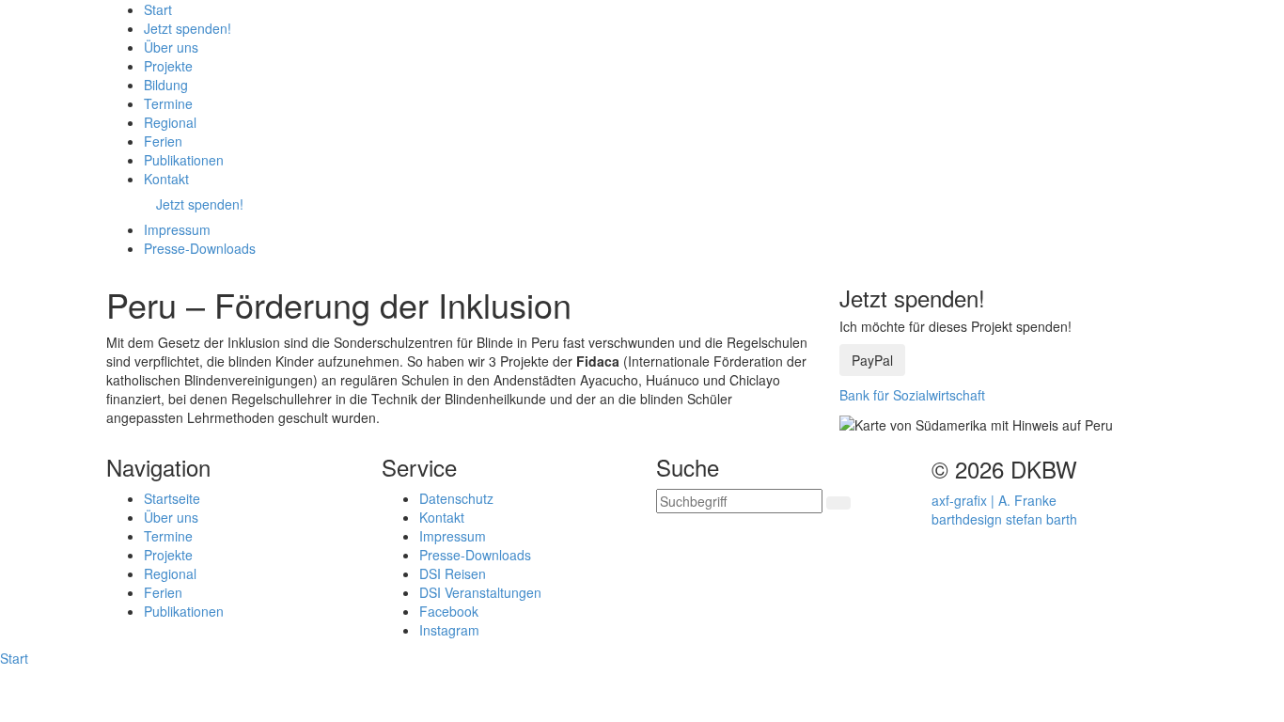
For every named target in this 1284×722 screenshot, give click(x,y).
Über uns (171, 517)
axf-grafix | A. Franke (994, 500)
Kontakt (441, 517)
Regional (170, 573)
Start (14, 658)
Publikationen (184, 611)
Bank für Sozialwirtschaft (912, 394)
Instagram (449, 629)
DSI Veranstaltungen (480, 592)
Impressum (452, 535)
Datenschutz (456, 498)
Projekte (168, 554)
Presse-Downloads (475, 554)
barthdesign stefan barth (1004, 519)
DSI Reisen (452, 573)
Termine (168, 535)
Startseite (172, 498)
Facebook (448, 611)
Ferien (163, 592)
